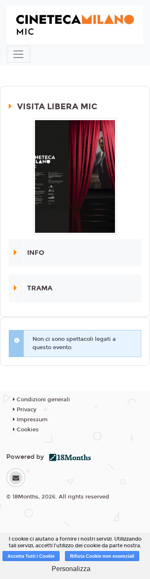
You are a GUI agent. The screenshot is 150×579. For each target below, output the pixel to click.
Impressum (31, 419)
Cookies (27, 429)
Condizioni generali (42, 399)
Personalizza (71, 568)
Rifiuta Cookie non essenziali (102, 556)
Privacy (25, 409)
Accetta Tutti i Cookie (31, 556)
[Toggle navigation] (18, 54)
